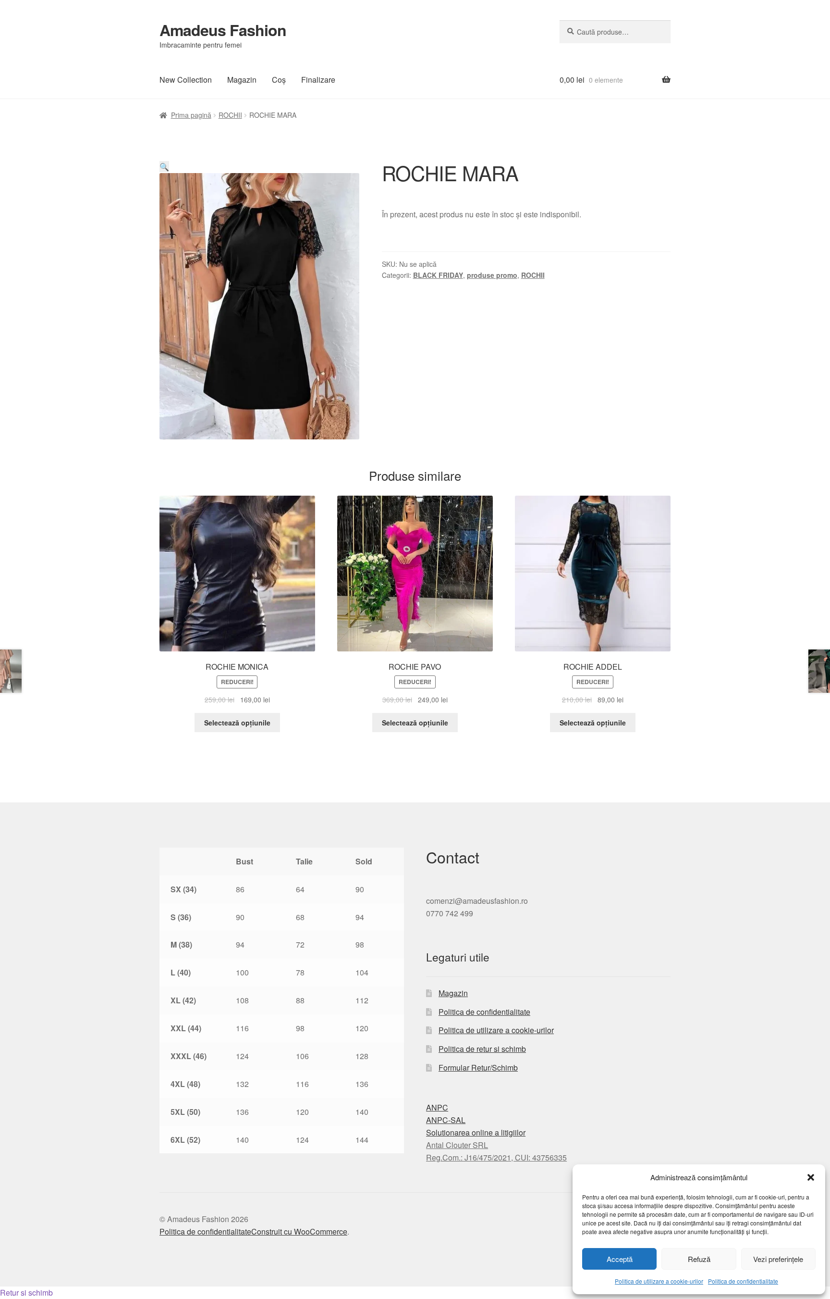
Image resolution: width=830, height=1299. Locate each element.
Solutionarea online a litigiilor (475, 1132)
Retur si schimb (26, 1292)
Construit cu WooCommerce (299, 1231)
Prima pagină (191, 115)
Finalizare (318, 79)
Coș (279, 79)
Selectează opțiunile (237, 722)
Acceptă (620, 1259)
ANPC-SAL (445, 1119)
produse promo (492, 275)
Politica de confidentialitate (743, 1281)
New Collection (185, 79)
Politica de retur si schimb (482, 1048)
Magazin (241, 79)
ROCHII (230, 115)
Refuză (699, 1259)
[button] (811, 1177)
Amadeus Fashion (222, 30)
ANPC (437, 1107)
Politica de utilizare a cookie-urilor (659, 1281)
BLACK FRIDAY (438, 275)
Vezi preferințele (778, 1259)
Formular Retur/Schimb (478, 1067)
